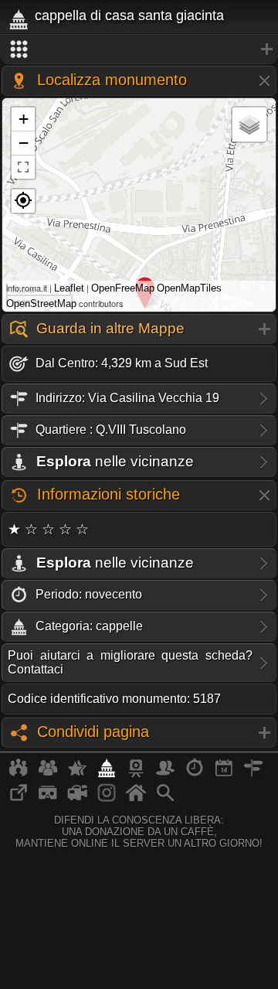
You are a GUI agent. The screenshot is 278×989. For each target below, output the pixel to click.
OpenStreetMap (41, 303)
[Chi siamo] (48, 774)
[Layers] (249, 124)
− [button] (24, 142)
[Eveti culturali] (224, 774)
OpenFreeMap (122, 288)
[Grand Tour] (77, 774)
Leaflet (69, 288)
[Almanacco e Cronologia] (194, 774)
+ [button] (24, 118)
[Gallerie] (106, 799)
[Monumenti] (106, 774)
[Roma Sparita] (136, 774)
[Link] (18, 799)
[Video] (77, 799)
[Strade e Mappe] (253, 774)
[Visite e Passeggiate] (18, 774)
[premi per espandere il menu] (139, 49)
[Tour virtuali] (48, 799)
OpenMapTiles (189, 288)
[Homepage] (136, 799)
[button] (23, 201)
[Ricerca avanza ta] (165, 799)
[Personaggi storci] (165, 774)
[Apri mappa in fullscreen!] (23, 167)
